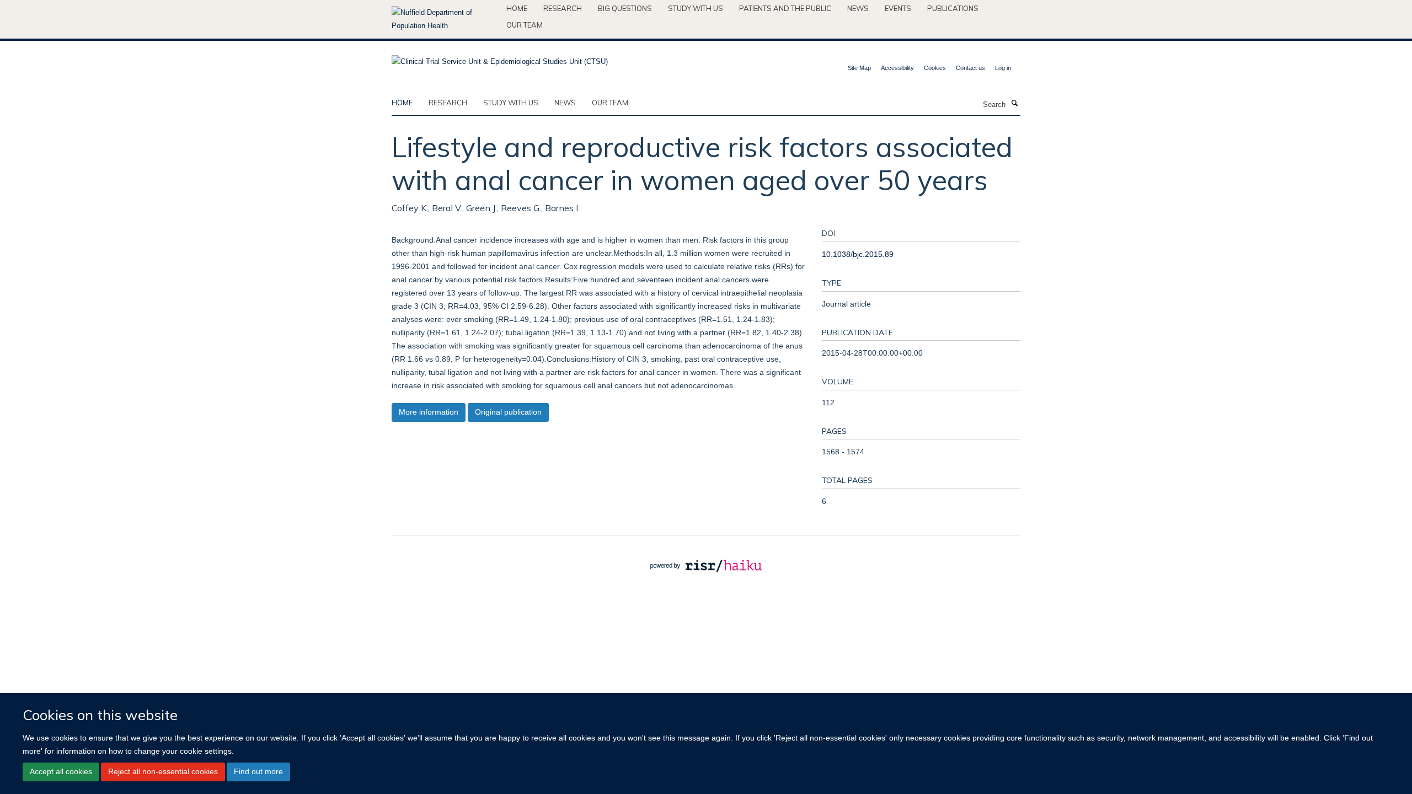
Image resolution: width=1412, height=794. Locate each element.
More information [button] (428, 411)
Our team (524, 24)
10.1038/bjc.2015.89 (858, 254)
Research (562, 8)
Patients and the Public (785, 8)
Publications (952, 8)
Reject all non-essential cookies (163, 772)
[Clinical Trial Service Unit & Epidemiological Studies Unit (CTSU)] (500, 58)
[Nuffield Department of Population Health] (445, 19)
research (448, 102)
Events (898, 8)
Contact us (970, 68)
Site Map (859, 68)
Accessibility (897, 68)
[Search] (1014, 104)
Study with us (695, 8)
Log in (1003, 68)
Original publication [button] (508, 411)
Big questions (625, 8)
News (858, 8)
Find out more (258, 772)
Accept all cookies (61, 772)
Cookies (935, 68)
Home (516, 8)
